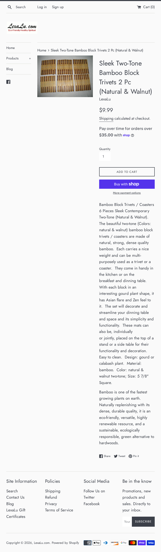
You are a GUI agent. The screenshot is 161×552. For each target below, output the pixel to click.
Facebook (92, 504)
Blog (9, 69)
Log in (42, 6)
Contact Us (15, 497)
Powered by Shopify (65, 542)
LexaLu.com (42, 542)
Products (18, 58)
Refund (51, 497)
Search (12, 491)
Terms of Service (59, 510)
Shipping (106, 118)
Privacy (51, 504)
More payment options (127, 193)
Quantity (104, 149)
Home (10, 47)
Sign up (58, 6)
